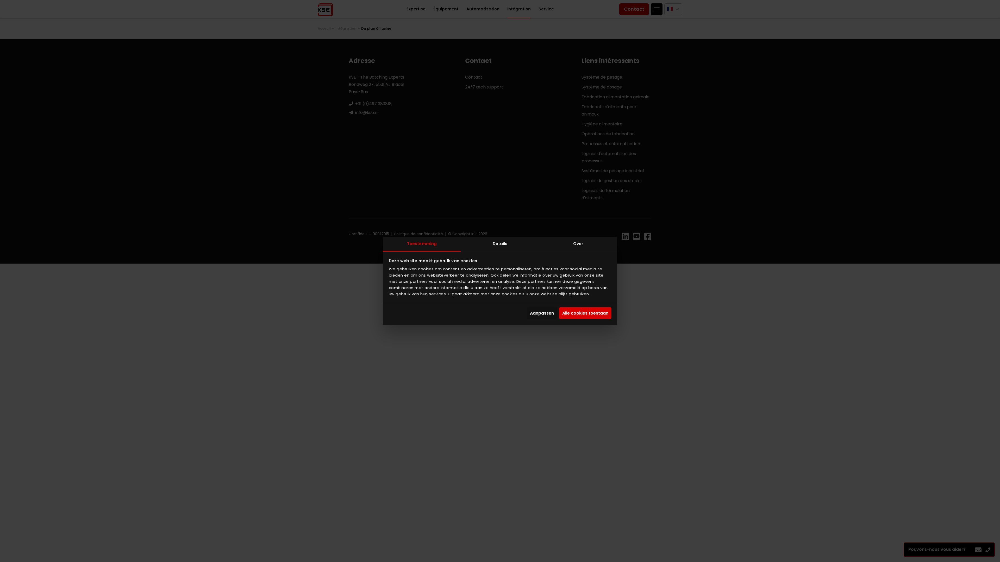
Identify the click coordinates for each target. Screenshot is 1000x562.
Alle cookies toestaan (585, 313)
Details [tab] (500, 243)
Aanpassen (542, 313)
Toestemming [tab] (422, 243)
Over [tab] (578, 243)
